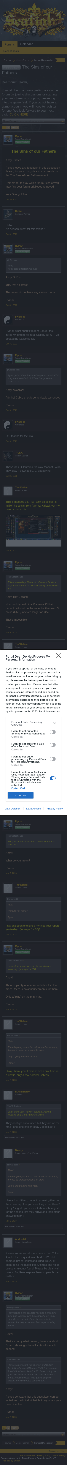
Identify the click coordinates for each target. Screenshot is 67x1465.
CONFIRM (20, 795)
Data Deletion (12, 808)
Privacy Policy (55, 808)
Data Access (33, 808)
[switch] (53, 732)
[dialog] (33, 733)
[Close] (59, 656)
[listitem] (33, 723)
